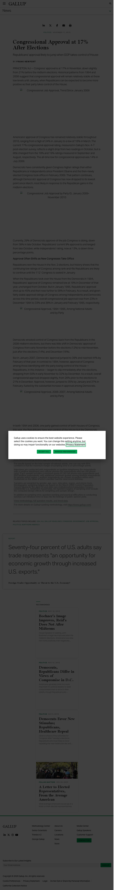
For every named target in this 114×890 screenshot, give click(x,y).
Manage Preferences (65, 452)
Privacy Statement (75, 444)
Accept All (44, 452)
